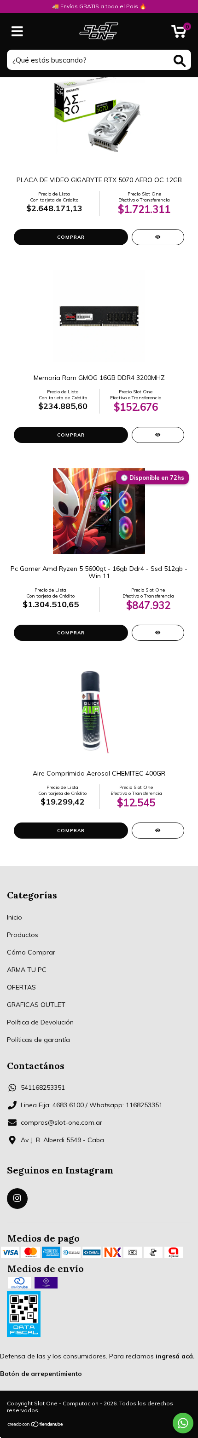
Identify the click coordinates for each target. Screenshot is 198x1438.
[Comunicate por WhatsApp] (183, 1423)
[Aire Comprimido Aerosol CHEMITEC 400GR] (158, 831)
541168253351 (43, 1087)
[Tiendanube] (35, 1425)
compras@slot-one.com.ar (61, 1122)
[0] (178, 33)
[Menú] (17, 31)
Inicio (14, 917)
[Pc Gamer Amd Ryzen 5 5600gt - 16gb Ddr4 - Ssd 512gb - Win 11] (158, 633)
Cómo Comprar (31, 952)
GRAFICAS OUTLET (36, 1005)
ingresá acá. (175, 1356)
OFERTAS (21, 987)
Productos (22, 935)
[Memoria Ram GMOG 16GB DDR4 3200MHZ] (158, 435)
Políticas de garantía (38, 1039)
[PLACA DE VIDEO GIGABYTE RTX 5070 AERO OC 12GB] (158, 237)
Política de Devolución (40, 1022)
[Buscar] (179, 61)
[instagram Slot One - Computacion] (17, 1198)
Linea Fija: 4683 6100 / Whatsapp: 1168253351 (92, 1105)
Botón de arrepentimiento (41, 1373)
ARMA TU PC (27, 970)
